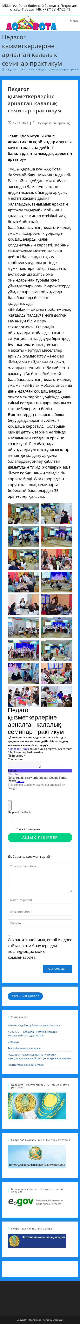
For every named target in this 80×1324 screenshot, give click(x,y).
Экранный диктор (25, 996)
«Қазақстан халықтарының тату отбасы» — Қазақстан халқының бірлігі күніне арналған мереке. (39, 1056)
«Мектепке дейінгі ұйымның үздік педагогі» (34, 1025)
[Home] (3, 69)
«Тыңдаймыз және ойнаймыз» (26, 1064)
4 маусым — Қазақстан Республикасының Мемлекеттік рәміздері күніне (33, 1033)
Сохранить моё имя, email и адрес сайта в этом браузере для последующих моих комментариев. (40, 948)
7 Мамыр (13, 1042)
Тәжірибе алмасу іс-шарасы (24, 1048)
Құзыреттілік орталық (54, 123)
